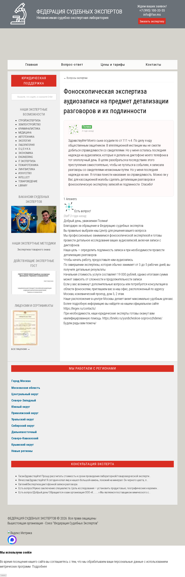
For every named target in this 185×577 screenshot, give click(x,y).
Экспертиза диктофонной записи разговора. (52, 484)
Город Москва (21, 381)
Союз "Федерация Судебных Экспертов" (71, 523)
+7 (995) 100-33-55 (152, 10)
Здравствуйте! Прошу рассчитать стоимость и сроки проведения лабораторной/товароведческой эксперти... (88, 476)
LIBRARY (22, 185)
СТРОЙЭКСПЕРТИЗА (29, 120)
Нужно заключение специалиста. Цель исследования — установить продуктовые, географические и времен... (95, 488)
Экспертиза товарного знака (33, 249)
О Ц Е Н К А (24, 148)
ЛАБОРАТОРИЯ (26, 145)
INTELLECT (24, 177)
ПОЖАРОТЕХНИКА (28, 165)
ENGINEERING (25, 157)
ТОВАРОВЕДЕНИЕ (27, 181)
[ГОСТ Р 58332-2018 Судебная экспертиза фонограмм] (33, 294)
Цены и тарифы (113, 64)
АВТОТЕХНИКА (26, 136)
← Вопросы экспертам (75, 78)
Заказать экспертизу (152, 21)
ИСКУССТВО (25, 173)
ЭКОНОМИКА (25, 153)
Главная (31, 64)
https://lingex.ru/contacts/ (80, 308)
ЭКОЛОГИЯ (24, 140)
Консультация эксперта (92, 464)
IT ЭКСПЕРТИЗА (26, 161)
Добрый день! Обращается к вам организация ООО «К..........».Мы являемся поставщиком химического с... (91, 492)
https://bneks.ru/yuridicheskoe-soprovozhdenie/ (132, 318)
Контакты (153, 64)
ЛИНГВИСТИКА (26, 169)
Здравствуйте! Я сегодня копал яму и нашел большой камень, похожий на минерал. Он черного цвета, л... (88, 480)
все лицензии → (20, 349)
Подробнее (39, 566)
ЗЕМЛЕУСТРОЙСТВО (29, 124)
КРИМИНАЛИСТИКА (29, 128)
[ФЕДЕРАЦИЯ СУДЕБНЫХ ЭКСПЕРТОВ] (18, 23)
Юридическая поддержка (33, 80)
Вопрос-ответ (72, 64)
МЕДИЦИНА (24, 132)
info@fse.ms (152, 14)
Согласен (3, 575)
